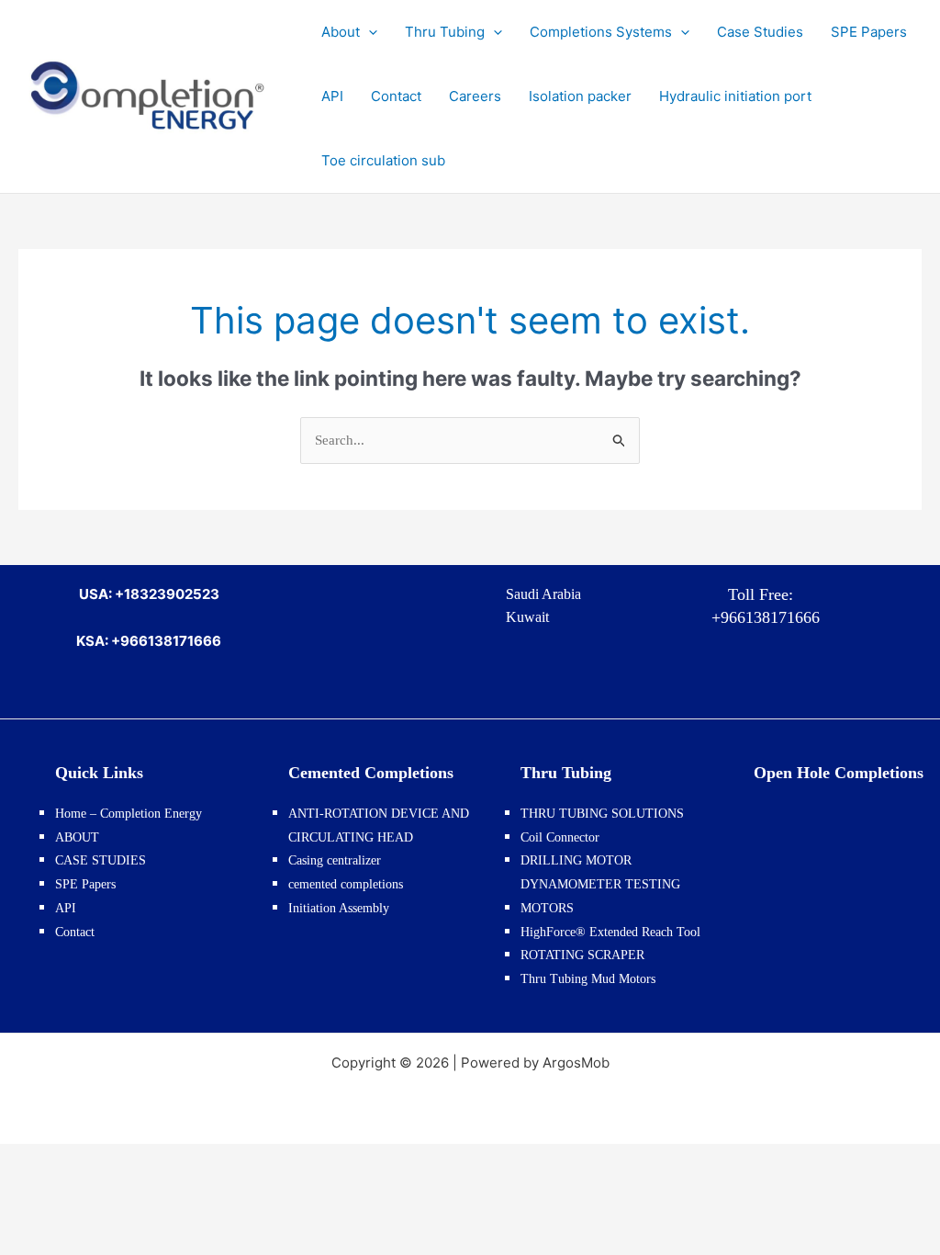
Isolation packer (580, 96)
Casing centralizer (334, 860)
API (332, 96)
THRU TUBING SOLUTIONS (602, 813)
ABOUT (77, 837)
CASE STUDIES (100, 860)
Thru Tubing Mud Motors (587, 979)
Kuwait (527, 617)
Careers (475, 96)
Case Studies (760, 31)
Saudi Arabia (543, 594)
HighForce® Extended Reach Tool (610, 932)
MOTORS (547, 908)
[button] (368, 32)
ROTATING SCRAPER (582, 955)
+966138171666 (761, 617)
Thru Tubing (445, 31)
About (340, 31)
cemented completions (345, 884)
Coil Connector (559, 837)
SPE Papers (869, 31)
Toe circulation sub (383, 160)
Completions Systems (601, 31)
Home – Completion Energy (128, 813)
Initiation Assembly (338, 908)
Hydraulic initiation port (735, 96)
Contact (396, 96)
